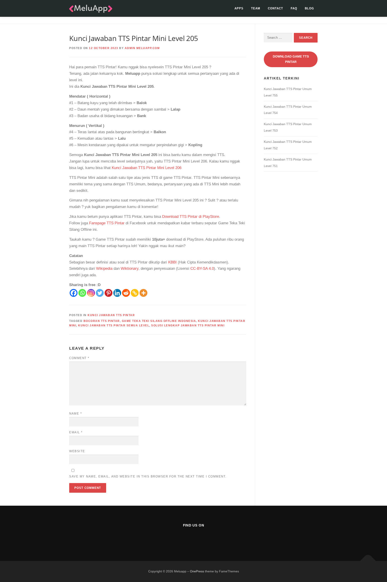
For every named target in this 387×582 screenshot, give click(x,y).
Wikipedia (104, 268)
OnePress (197, 571)
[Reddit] (126, 293)
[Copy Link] (135, 293)
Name (75, 413)
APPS (238, 8)
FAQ (294, 8)
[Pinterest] (108, 293)
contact (275, 8)
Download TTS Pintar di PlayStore (190, 216)
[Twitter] (100, 293)
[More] (143, 293)
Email (76, 432)
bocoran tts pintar (102, 321)
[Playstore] (204, 537)
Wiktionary (129, 268)
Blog (309, 8)
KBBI (172, 262)
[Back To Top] (368, 561)
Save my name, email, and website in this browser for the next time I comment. (148, 476)
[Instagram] (91, 293)
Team (255, 8)
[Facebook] (73, 293)
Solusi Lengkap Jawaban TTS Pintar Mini (187, 325)
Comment (79, 358)
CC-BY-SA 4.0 (202, 268)
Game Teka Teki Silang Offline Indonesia (159, 321)
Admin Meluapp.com (142, 48)
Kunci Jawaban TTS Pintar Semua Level (113, 325)
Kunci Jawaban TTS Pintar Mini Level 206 (146, 168)
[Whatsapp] (82, 293)
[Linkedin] (117, 293)
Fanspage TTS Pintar (107, 223)
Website (77, 451)
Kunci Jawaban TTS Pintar (111, 315)
